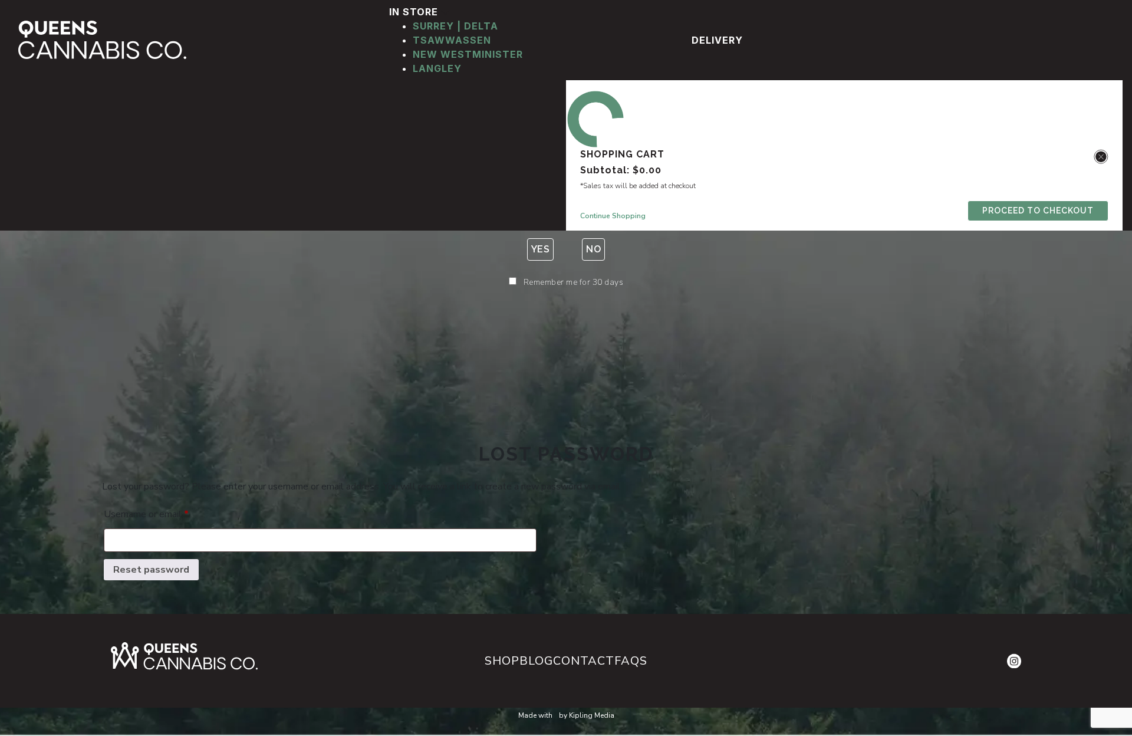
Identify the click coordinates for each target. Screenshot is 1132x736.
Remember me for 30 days (574, 282)
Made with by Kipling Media (566, 715)
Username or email (146, 514)
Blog (536, 661)
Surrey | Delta (455, 26)
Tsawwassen (452, 40)
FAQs (630, 661)
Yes (540, 249)
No (593, 249)
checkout (1038, 210)
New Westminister (468, 54)
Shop (502, 661)
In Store (415, 12)
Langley (437, 68)
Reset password (151, 569)
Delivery (717, 40)
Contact (583, 661)
